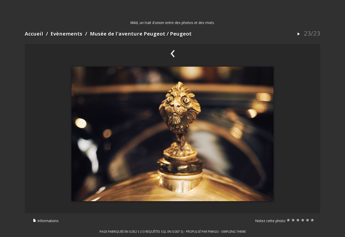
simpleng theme (233, 231)
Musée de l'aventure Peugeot (127, 33)
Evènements (66, 33)
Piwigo (213, 231)
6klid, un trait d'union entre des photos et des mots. (172, 22)
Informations (47, 220)
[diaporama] (298, 34)
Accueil (34, 33)
